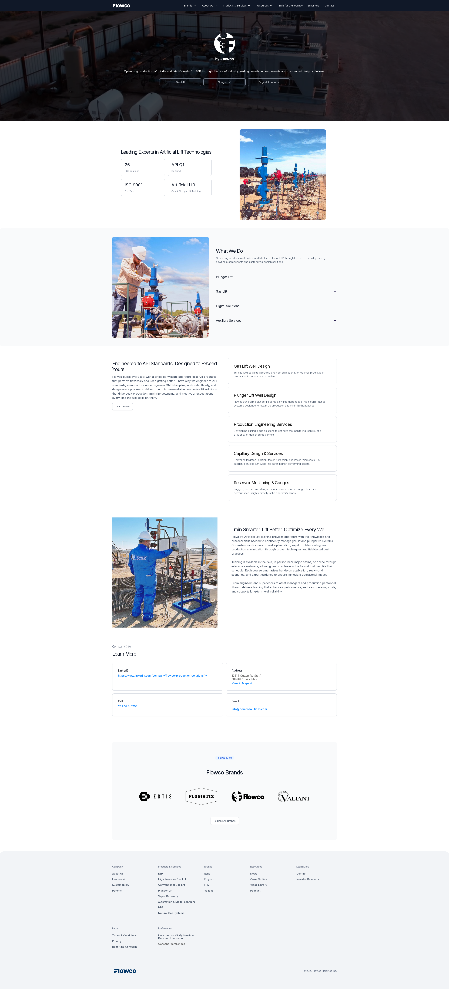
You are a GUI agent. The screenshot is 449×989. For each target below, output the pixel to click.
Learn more (122, 406)
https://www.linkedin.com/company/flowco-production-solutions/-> (162, 675)
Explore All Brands (225, 820)
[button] (190, 5)
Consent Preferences (171, 943)
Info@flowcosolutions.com (249, 709)
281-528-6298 (128, 706)
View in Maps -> (242, 683)
